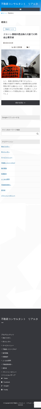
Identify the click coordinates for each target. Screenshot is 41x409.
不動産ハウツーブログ (8, 163)
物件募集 (4, 168)
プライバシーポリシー (8, 195)
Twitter (6, 378)
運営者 (3, 190)
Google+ (6, 386)
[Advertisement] (20, 226)
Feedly (6, 389)
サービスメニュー (6, 157)
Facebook (7, 382)
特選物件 (4, 174)
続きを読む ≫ (20, 103)
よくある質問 (5, 179)
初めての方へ (5, 146)
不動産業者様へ (6, 185)
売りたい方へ (5, 152)
